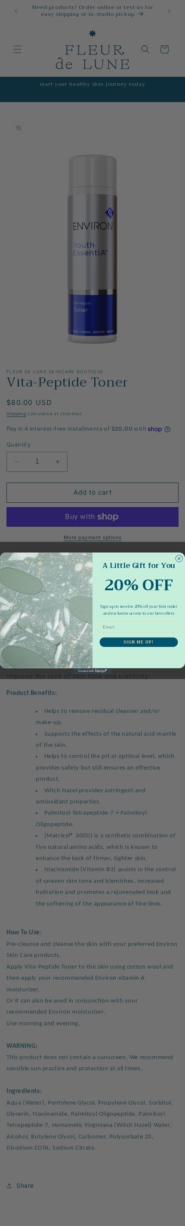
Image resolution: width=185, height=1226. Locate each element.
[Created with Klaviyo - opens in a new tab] (92, 670)
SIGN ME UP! (138, 642)
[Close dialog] (179, 558)
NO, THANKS (138, 656)
